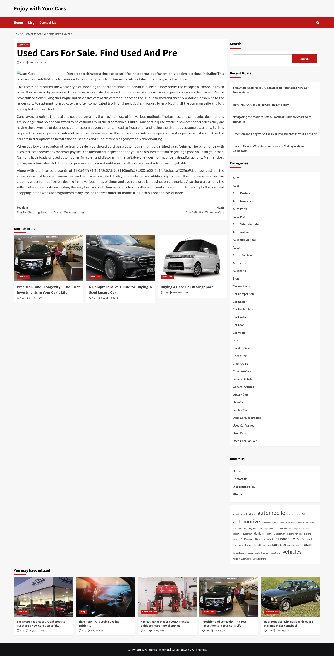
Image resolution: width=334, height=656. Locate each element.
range (298, 545)
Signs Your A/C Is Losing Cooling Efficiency (261, 104)
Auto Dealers (241, 193)
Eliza (22, 62)
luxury (295, 539)
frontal (236, 539)
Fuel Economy (247, 539)
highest (258, 539)
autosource (296, 522)
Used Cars (23, 44)
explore (307, 533)
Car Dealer (240, 301)
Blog (31, 22)
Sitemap (238, 494)
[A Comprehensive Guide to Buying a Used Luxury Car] (120, 258)
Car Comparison (243, 294)
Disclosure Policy (244, 486)
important (268, 539)
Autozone (239, 270)
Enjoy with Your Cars (40, 8)
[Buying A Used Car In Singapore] (192, 258)
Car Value (239, 332)
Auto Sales (285, 522)
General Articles (243, 386)
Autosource (240, 263)
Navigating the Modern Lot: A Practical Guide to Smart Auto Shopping (272, 119)
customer (237, 533)
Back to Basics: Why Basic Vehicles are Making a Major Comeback (268, 148)
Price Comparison (262, 545)
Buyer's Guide (239, 528)
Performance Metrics (242, 545)
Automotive (241, 232)
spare (250, 553)
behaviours (308, 522)
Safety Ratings (239, 553)
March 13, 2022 (38, 62)
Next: (205, 210)
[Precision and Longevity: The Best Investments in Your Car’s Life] (48, 258)
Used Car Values (243, 425)
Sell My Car (240, 410)
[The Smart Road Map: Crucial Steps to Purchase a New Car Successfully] (43, 597)
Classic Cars (240, 363)
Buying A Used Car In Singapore (187, 287)
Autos (237, 247)
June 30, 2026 (35, 298)
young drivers (259, 559)
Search (235, 44)
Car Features (281, 528)
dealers (259, 533)
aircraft (243, 514)
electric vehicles (294, 533)
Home (18, 22)
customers (248, 533)
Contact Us (47, 22)
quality (290, 545)
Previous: (50, 210)
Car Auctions (241, 286)
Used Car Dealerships (247, 417)
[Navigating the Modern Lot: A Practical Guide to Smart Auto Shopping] (167, 597)
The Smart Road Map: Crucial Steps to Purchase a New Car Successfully (271, 90)
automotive (246, 521)
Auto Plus (239, 216)
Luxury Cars (241, 394)
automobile (271, 512)
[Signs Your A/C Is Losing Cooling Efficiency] (105, 597)
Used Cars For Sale (245, 441)
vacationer (276, 553)
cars (235, 340)
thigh (257, 553)
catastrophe (294, 528)
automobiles (296, 513)
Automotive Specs (270, 522)
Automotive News (245, 239)
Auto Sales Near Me (246, 224)
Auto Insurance (243, 201)
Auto (236, 178)
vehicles (292, 551)
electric (268, 533)
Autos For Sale (242, 255)
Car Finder (239, 317)
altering (252, 514)
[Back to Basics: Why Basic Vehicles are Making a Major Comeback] (290, 597)
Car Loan (239, 325)
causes (305, 528)
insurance (281, 538)
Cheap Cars (240, 356)
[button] (317, 22)
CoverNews (179, 649)
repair (307, 544)
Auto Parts (240, 208)
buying (251, 528)
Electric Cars (280, 533)
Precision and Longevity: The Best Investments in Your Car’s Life (48, 289)
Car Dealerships (243, 309)
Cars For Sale (241, 348)
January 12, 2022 (181, 292)
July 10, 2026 (97, 630)
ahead (236, 514)
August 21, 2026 (36, 630)
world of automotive (242, 559)
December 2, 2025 (109, 298)
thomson (265, 553)
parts (310, 539)
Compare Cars (242, 371)
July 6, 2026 (158, 630)
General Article (243, 379)
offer (303, 539)
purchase (279, 544)
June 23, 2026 (283, 630)
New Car (238, 402)
